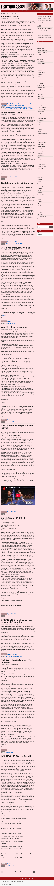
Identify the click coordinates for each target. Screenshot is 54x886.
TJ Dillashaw (40, 192)
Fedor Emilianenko (41, 107)
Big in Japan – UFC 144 (13, 518)
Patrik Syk (17, 18)
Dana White (39, 89)
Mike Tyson (39, 153)
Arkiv (38, 232)
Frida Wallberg (4, 105)
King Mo (39, 140)
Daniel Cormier (40, 92)
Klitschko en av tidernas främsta (44, 18)
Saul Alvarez (40, 175)
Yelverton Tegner (41, 218)
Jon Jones (11, 105)
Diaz (7, 179)
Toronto (39, 199)
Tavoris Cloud (40, 183)
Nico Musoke (40, 159)
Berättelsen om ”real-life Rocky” (44, 16)
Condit (7, 752)
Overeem (20, 179)
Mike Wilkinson (40, 155)
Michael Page (40, 151)
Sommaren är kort (10, 16)
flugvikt (7, 323)
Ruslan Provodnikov (41, 172)
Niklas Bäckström (41, 162)
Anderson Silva (21, 107)
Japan (8, 511)
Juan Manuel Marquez (42, 133)
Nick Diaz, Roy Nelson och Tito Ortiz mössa (16, 661)
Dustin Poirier (40, 100)
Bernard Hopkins (41, 72)
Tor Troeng (27, 108)
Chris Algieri (40, 83)
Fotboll (21, 11)
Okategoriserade (41, 164)
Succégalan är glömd (42, 30)
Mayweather (40, 148)
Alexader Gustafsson (12, 103)
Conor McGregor (41, 87)
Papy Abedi (14, 108)
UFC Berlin (39, 212)
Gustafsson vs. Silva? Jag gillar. (17, 183)
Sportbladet (15, 11)
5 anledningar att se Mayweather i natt (44, 38)
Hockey (26, 11)
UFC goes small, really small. (15, 247)
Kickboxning (40, 137)
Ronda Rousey (40, 170)
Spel (31, 11)
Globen (7, 243)
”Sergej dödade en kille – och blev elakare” (44, 25)
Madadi (10, 656)
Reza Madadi (21, 108)
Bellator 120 (40, 70)
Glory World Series (41, 118)
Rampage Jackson (41, 166)
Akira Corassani (40, 48)
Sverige (19, 105)
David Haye (40, 94)
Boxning (32, 103)
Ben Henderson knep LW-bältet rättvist (17, 426)
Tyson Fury (39, 201)
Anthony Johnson (41, 63)
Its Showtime (40, 124)
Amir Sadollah (40, 59)
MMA (15, 105)
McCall (11, 323)
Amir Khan (39, 57)
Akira (7, 656)
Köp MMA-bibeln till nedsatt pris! (44, 35)
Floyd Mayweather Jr (42, 109)
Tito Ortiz (39, 190)
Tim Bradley (40, 188)
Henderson (8, 421)
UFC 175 (39, 207)
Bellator (39, 68)
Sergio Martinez (40, 177)
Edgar (7, 514)
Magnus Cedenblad (6, 108)
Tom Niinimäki (40, 194)
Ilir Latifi (39, 122)
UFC (23, 105)
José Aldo (39, 131)
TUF (18, 656)
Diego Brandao (40, 98)
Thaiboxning (40, 186)
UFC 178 (39, 210)
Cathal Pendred (40, 78)
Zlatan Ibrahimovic (41, 221)
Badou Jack (40, 65)
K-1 (38, 135)
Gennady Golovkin (41, 116)
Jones (16, 179)
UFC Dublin (39, 214)
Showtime (39, 179)
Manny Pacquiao (41, 144)
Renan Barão (40, 168)
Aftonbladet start (6, 11)
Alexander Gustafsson (23, 103)
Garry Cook (40, 113)
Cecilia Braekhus (41, 81)
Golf (39, 11)
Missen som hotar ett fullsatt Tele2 (44, 20)
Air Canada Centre (41, 46)
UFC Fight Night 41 (41, 216)
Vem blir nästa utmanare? (14, 327)
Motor (35, 11)
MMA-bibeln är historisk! (42, 33)
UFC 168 (39, 205)
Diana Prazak (40, 96)
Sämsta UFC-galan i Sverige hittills (44, 28)
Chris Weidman (40, 85)
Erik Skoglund (40, 105)
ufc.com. (4, 315)
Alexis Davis (40, 54)
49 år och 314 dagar (41, 22)
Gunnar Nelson (40, 120)
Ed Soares (39, 102)
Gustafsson (11, 179)
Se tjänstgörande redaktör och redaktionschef (12, 881)
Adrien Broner (40, 43)
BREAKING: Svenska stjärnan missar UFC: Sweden (16, 621)
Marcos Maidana (41, 146)
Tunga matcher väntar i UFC (15, 112)
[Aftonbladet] (6, 1)
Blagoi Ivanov (40, 74)
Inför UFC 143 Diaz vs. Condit (16, 756)
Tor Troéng (39, 196)
